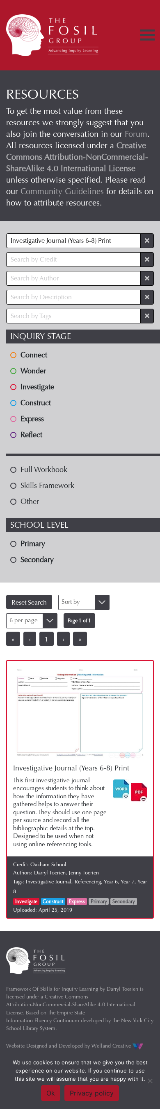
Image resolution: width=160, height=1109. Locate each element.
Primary (99, 901)
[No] (150, 1081)
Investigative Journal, (50, 882)
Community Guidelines (62, 191)
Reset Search (29, 602)
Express (77, 901)
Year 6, (112, 882)
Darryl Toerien (122, 989)
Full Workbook (44, 469)
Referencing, (89, 882)
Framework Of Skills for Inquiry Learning (52, 989)
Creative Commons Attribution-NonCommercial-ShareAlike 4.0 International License (70, 1004)
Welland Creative (112, 1046)
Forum (136, 134)
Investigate (26, 901)
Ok (50, 1093)
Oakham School (48, 864)
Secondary (123, 901)
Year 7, (129, 882)
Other (30, 501)
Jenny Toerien (84, 873)
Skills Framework (47, 485)
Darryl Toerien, (51, 873)
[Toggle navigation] (147, 35)
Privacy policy (92, 1093)
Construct (53, 901)
